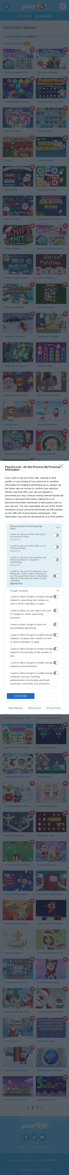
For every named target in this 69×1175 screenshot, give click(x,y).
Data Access (34, 708)
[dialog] (34, 587)
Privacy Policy (53, 708)
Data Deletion (15, 708)
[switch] (56, 535)
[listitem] (34, 527)
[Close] (62, 467)
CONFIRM (21, 696)
